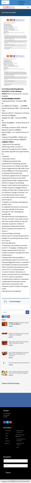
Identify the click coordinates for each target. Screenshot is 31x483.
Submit (8, 472)
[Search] (27, 312)
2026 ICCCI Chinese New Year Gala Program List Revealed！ (18, 334)
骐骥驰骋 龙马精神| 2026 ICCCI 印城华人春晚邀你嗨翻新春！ (18, 323)
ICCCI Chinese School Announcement (19, 362)
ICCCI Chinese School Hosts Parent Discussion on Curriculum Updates (18, 372)
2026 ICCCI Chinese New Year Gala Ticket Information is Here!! (18, 342)
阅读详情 (11, 326)
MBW (28, 481)
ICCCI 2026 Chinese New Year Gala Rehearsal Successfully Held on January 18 (18, 354)
